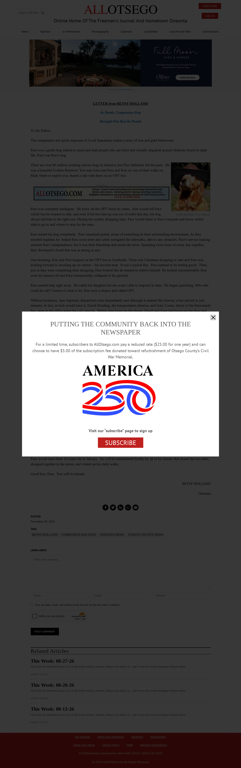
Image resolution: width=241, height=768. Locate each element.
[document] (120, 384)
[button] (213, 317)
